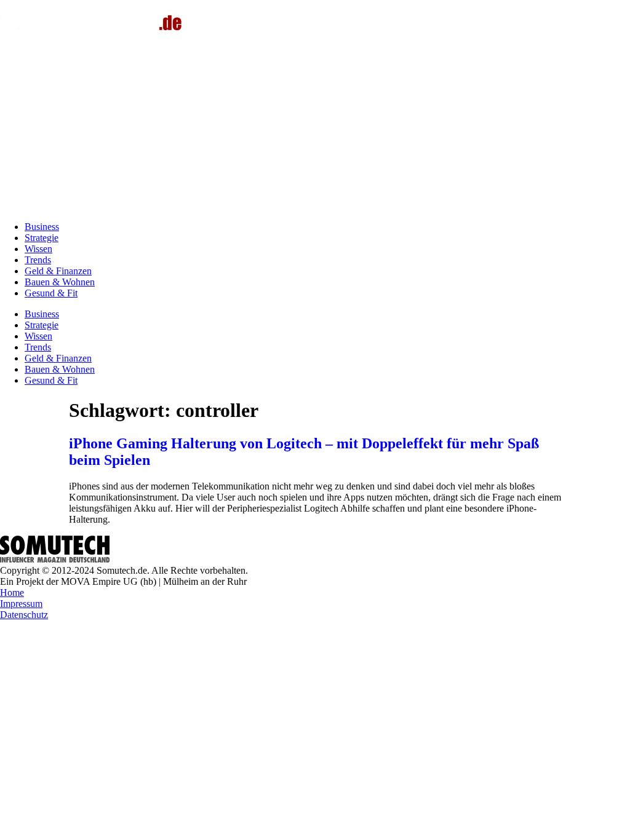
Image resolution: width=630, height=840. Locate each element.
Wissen (38, 249)
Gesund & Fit (51, 293)
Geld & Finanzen (58, 271)
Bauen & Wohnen (60, 282)
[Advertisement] (315, 125)
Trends (38, 260)
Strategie (41, 237)
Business (42, 226)
